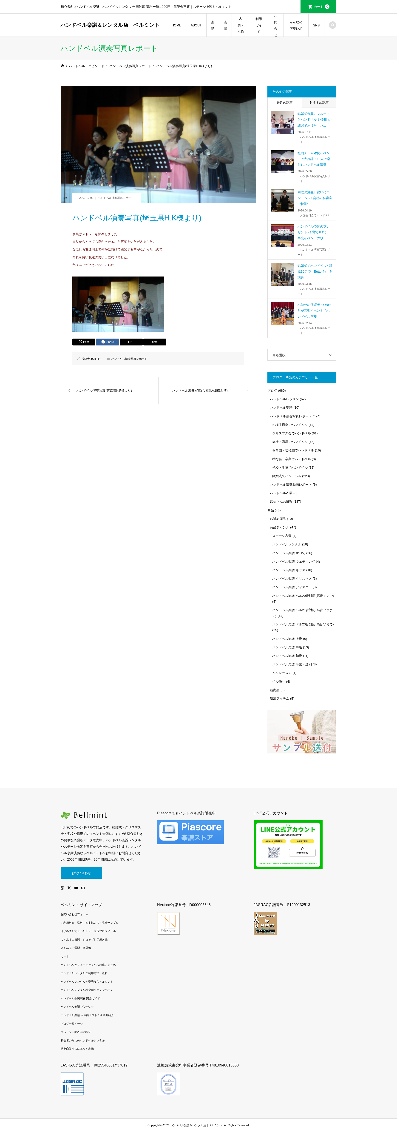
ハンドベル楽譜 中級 (287, 647)
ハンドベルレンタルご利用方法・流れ (84, 973)
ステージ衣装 (282, 536)
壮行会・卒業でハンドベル (291, 459)
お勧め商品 (278, 519)
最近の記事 (285, 102)
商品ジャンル (279, 527)
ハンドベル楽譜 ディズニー (292, 587)
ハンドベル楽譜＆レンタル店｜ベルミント (110, 25)
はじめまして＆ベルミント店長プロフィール (88, 931)
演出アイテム (279, 698)
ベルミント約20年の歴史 (76, 1032)
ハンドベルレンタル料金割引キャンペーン (87, 990)
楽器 (225, 25)
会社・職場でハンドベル (290, 442)
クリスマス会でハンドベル (291, 433)
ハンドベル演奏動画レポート (291, 484)
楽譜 (212, 25)
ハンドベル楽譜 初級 (287, 656)
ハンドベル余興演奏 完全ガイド (80, 998)
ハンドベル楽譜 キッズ (288, 570)
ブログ (272, 390)
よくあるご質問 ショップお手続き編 (84, 939)
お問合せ (275, 25)
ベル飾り (278, 681)
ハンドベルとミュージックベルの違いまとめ (88, 965)
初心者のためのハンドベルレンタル (83, 1040)
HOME (176, 25)
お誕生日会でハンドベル (290, 425)
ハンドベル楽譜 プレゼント (77, 1006)
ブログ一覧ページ (72, 1023)
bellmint (96, 358)
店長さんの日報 (281, 501)
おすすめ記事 (319, 102)
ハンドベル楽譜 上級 (287, 639)
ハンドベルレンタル (286, 544)
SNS (316, 25)
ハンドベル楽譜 (281, 407)
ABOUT (196, 25)
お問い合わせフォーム (74, 914)
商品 (270, 510)
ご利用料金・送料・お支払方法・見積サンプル (90, 922)
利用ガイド (258, 25)
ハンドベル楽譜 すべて (288, 553)
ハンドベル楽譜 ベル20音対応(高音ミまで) (303, 596)
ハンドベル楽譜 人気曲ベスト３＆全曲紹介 (87, 1015)
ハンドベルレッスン (284, 399)
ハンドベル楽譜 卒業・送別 (292, 664)
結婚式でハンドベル (286, 476)
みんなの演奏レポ (295, 25)
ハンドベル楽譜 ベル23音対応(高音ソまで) (303, 624)
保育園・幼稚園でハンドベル (293, 450)
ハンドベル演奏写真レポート (116, 198)
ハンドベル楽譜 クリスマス (292, 578)
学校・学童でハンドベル (290, 467)
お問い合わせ (81, 873)
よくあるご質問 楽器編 (76, 948)
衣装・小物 (241, 25)
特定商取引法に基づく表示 (77, 1048)
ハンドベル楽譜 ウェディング (293, 561)
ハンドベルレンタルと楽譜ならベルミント (87, 981)
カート (321, 7)
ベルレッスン (282, 673)
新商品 (275, 690)
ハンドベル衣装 (281, 493)
